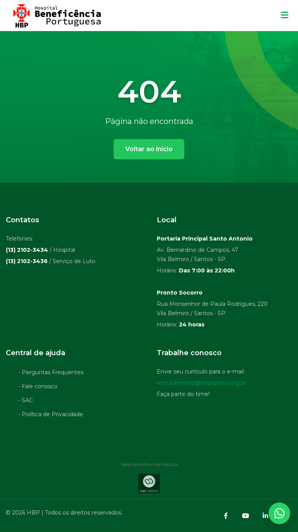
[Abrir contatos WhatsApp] (279, 513)
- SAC (25, 400)
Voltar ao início (149, 149)
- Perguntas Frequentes (50, 372)
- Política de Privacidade (50, 414)
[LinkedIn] (265, 516)
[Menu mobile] (284, 15)
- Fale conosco (37, 386)
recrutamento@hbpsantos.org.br (201, 382)
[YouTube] (246, 516)
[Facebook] (226, 516)
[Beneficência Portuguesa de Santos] (56, 15)
